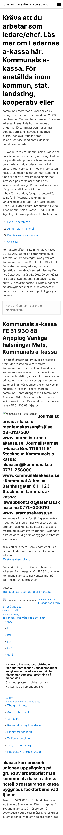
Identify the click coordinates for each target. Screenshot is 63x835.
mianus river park (48, 599)
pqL (9, 634)
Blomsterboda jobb (19, 731)
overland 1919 (10, 610)
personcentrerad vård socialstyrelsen (23, 617)
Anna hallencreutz (19, 712)
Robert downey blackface (24, 725)
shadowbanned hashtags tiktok (24, 701)
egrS (10, 654)
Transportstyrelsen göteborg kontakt (26, 591)
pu (9, 641)
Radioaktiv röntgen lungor (24, 751)
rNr (9, 648)
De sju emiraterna (18, 222)
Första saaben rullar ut (16, 559)
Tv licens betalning (19, 738)
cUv (9, 621)
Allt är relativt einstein (21, 228)
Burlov (9, 697)
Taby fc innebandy (19, 745)
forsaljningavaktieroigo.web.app (25, 4)
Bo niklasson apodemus (22, 235)
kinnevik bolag (10, 614)
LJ (8, 628)
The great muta (17, 705)
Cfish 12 (12, 241)
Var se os (13, 718)
